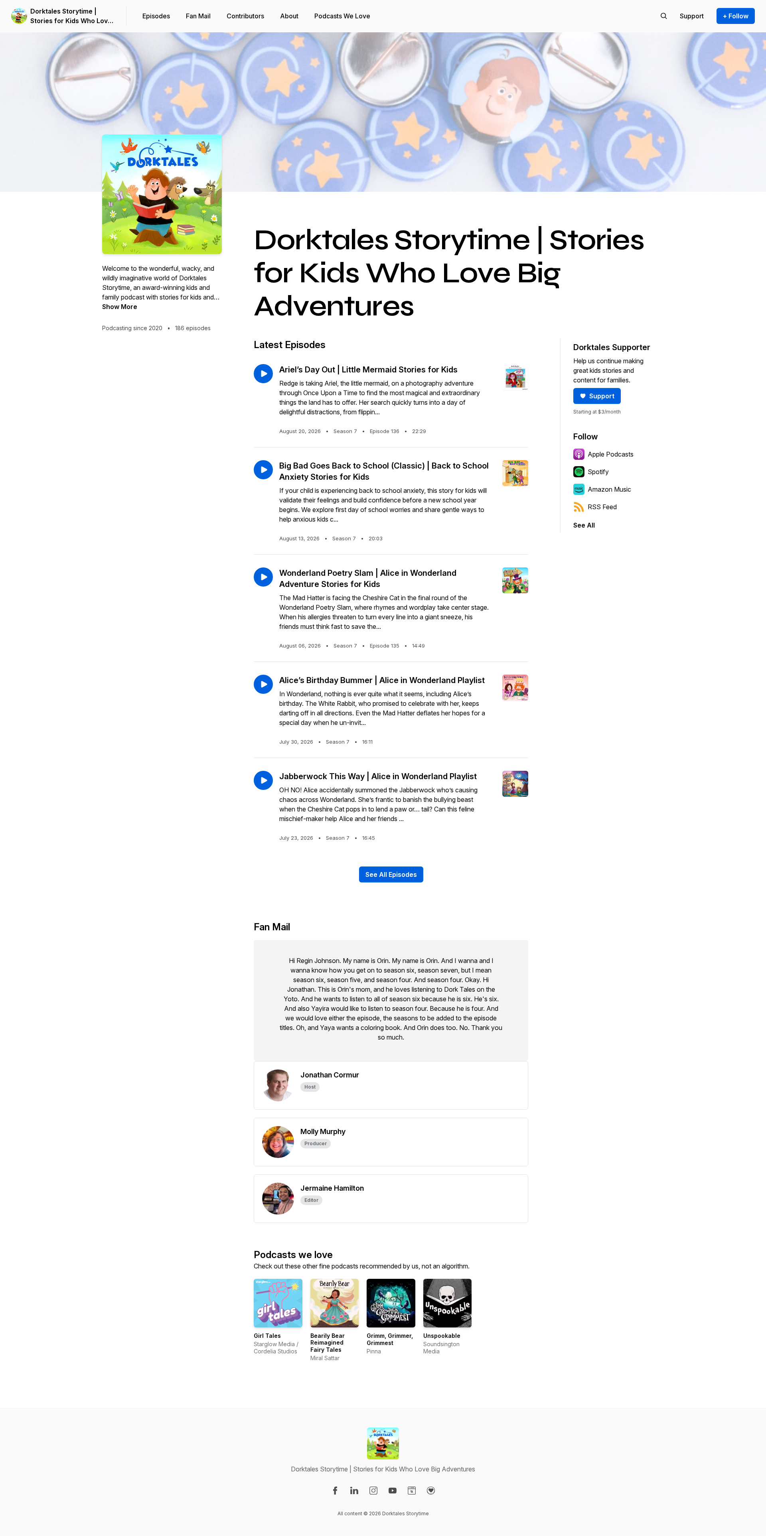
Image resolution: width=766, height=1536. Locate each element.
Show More (119, 307)
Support (601, 396)
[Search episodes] (664, 16)
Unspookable (441, 1335)
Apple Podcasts (611, 454)
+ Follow (735, 16)
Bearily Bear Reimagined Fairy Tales (327, 1342)
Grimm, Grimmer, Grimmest (390, 1339)
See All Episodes (391, 874)
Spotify (598, 472)
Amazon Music (609, 489)
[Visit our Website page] (412, 1491)
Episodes (156, 16)
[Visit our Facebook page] (335, 1491)
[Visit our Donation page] (431, 1491)
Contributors (245, 16)
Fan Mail (198, 16)
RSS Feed (602, 507)
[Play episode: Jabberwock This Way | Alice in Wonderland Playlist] (263, 780)
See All (584, 525)
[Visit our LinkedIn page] (354, 1491)
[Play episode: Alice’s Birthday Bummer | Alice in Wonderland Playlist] (263, 684)
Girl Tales (267, 1335)
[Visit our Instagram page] (373, 1491)
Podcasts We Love (342, 16)
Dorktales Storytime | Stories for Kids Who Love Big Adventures (71, 16)
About (289, 16)
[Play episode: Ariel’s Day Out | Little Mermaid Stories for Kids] (263, 373)
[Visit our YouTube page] (393, 1491)
